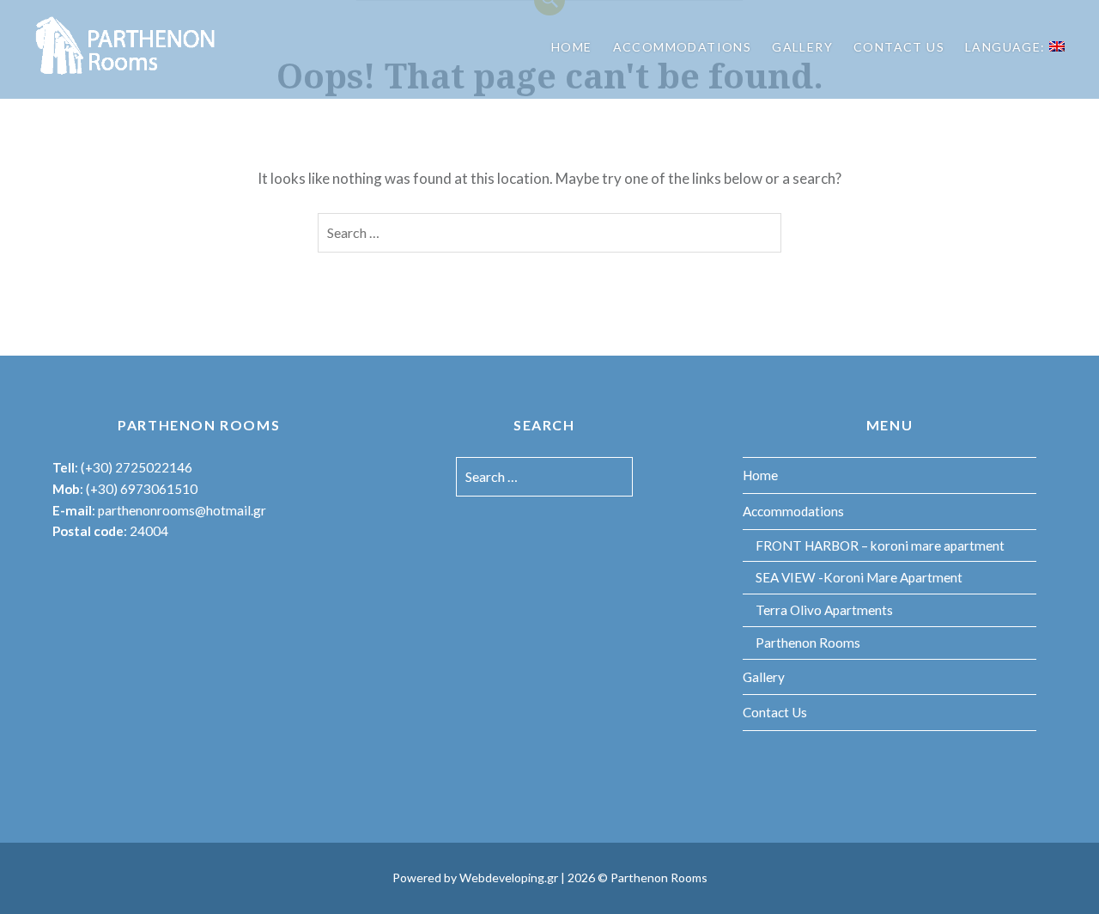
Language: (1007, 47)
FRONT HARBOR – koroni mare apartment (880, 545)
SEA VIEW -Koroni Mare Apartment (859, 577)
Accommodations (682, 47)
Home (571, 47)
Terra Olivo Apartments (824, 610)
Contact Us (898, 47)
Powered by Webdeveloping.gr (475, 877)
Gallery (802, 47)
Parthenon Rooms (808, 642)
